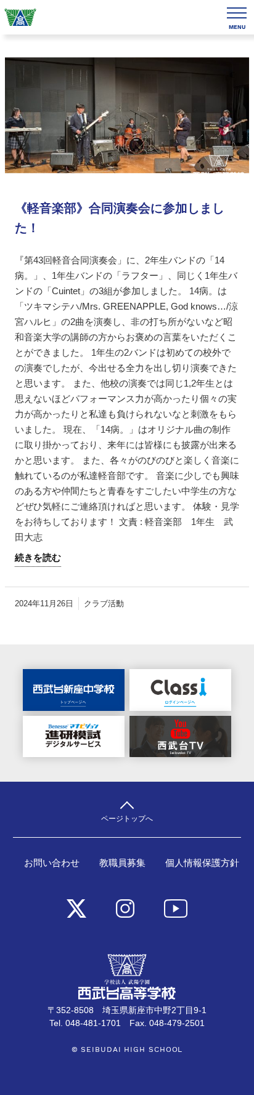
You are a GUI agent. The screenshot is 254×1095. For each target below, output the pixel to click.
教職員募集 (122, 863)
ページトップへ (127, 818)
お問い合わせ (52, 863)
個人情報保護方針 (202, 863)
